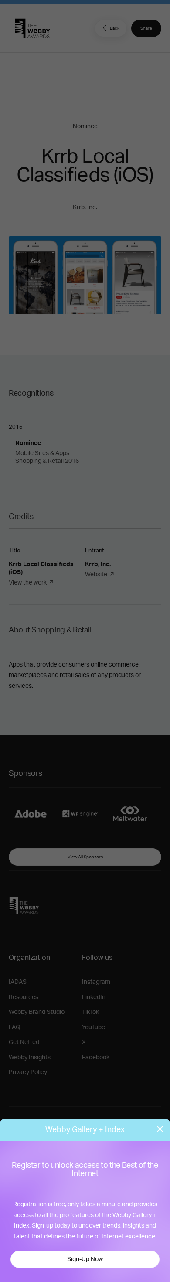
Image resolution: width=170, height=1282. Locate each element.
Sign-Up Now (85, 1259)
